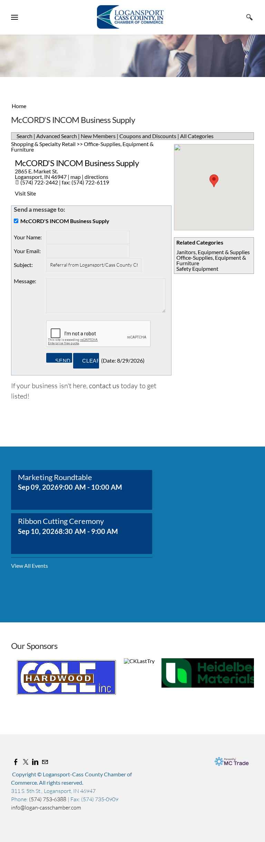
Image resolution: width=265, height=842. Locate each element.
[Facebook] (16, 762)
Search (24, 136)
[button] (214, 181)
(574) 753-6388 (48, 799)
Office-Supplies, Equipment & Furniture (211, 260)
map (75, 176)
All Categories (197, 136)
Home (19, 106)
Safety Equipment (197, 268)
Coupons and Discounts (147, 136)
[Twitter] (25, 762)
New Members (98, 136)
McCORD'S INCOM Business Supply (77, 163)
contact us (104, 385)
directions (96, 176)
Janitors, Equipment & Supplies (213, 252)
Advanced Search (56, 136)
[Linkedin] (35, 762)
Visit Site (25, 193)
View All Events (29, 565)
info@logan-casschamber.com (46, 807)
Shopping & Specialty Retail (43, 144)
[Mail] (45, 762)
